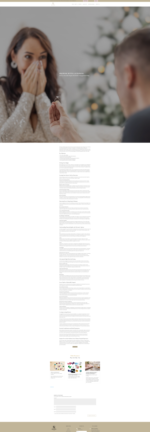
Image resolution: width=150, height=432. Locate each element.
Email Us (96, 0)
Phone (79, 428)
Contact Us (98, 4)
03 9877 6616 (85, 0)
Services (79, 4)
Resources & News (91, 4)
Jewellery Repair (68, 431)
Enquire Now (75, 346)
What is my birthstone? (55, 372)
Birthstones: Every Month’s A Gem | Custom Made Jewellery (74, 374)
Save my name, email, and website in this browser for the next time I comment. (65, 413)
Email (55, 409)
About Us (76, 4)
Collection (85, 4)
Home (73, 4)
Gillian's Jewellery (54, 373)
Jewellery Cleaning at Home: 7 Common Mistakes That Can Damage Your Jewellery (91, 373)
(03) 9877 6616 (80, 429)
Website (55, 411)
